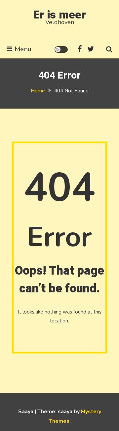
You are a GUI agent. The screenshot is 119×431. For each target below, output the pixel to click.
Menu (23, 49)
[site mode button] (61, 49)
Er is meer (59, 15)
